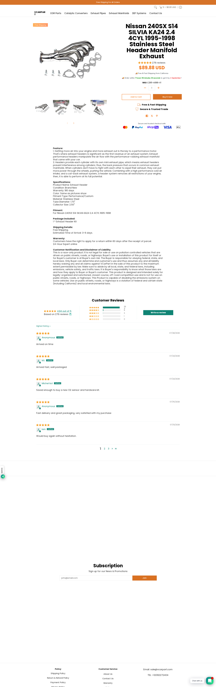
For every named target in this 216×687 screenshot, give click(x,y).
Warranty (107, 683)
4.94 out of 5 (64, 311)
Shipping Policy (58, 673)
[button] (145, 62)
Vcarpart (39, 13)
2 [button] (104, 448)
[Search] (155, 7)
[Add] (158, 88)
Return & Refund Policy (58, 677)
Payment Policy (58, 682)
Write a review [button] (158, 312)
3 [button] (108, 448)
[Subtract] (145, 88)
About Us (108, 674)
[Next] (73, 123)
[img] (43, 333)
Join (144, 578)
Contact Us (108, 678)
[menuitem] (168, 7)
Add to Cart (136, 96)
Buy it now (167, 96)
